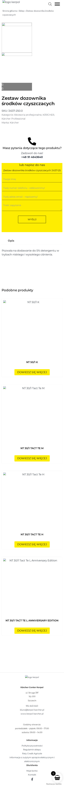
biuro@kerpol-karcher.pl (32, 710)
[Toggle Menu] (57, 4)
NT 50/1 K (32, 362)
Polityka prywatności (32, 745)
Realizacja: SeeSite (54, 784)
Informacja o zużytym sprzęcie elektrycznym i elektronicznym (32, 759)
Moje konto (32, 771)
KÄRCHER (48, 114)
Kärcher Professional (13, 118)
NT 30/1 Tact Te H (32, 534)
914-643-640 (32, 706)
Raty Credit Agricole (32, 753)
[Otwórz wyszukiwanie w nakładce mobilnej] (50, 4)
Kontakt (32, 774)
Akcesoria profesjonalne (28, 114)
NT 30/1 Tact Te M (32, 448)
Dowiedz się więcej (32, 372)
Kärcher (14, 122)
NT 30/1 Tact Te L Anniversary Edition (32, 620)
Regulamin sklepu (32, 749)
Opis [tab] (11, 240)
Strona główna (9, 11)
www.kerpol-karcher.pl (32, 713)
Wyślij (32, 219)
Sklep (21, 11)
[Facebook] (32, 779)
